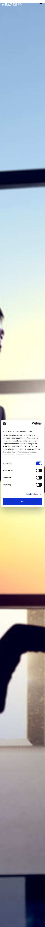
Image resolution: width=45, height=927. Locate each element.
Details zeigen (32, 494)
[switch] (39, 470)
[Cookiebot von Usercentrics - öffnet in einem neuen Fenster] (32, 423)
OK (22, 501)
